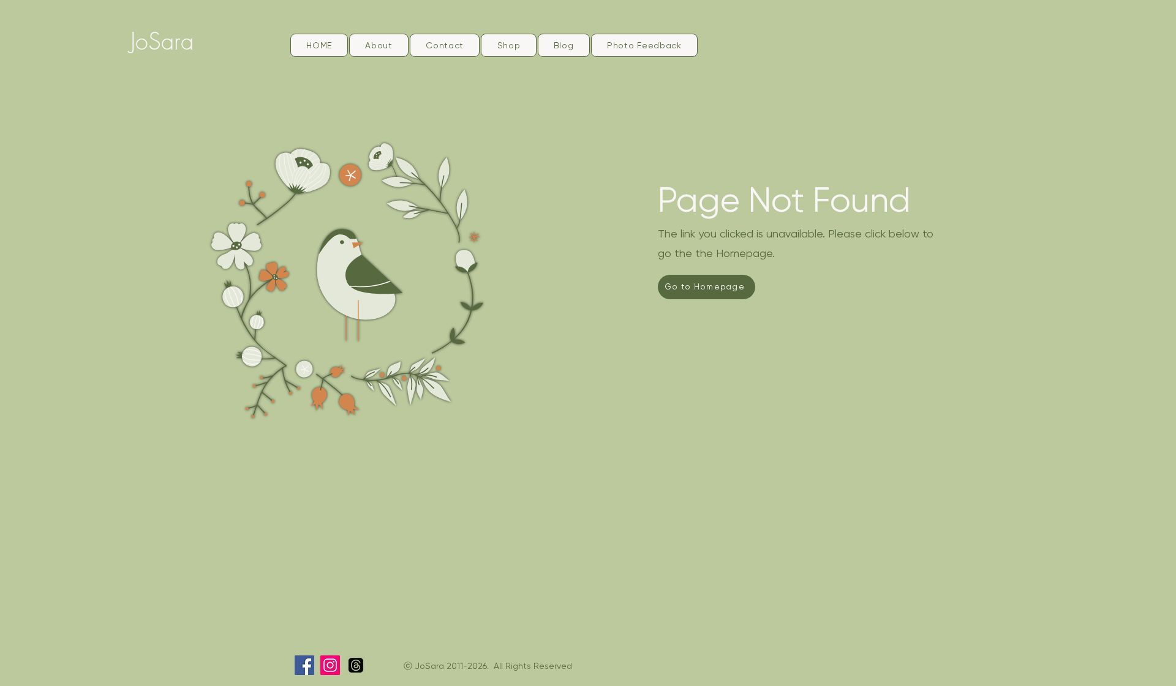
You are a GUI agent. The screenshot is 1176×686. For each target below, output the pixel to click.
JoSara (162, 41)
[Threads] (356, 665)
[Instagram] (330, 665)
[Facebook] (304, 665)
